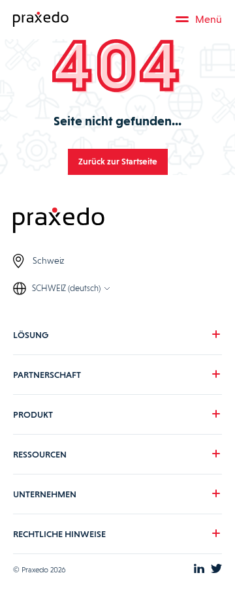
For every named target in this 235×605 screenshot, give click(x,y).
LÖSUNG (30, 335)
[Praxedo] (41, 19)
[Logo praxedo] (117, 222)
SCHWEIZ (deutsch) (66, 288)
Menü (208, 19)
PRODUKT (33, 414)
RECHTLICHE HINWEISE (59, 534)
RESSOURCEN (40, 454)
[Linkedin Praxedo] (199, 570)
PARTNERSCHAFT (47, 374)
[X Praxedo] (216, 570)
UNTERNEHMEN (44, 494)
